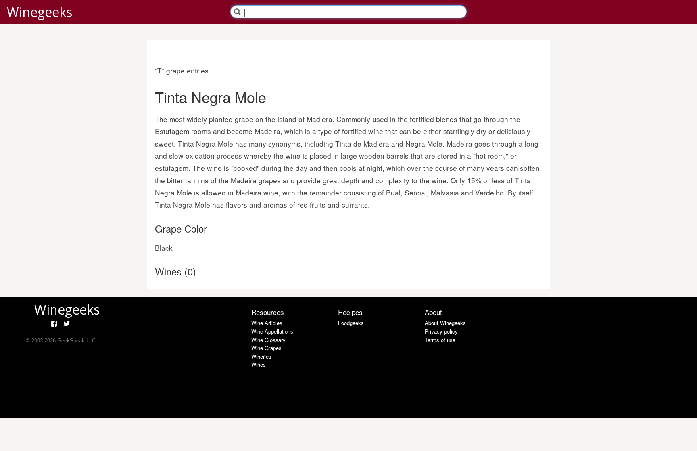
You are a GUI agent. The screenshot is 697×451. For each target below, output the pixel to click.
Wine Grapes (266, 348)
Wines (258, 364)
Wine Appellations (272, 331)
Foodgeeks (351, 323)
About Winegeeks (445, 323)
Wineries (261, 356)
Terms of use (440, 340)
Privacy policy (441, 331)
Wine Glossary (268, 340)
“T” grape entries (182, 70)
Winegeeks (39, 12)
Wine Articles (266, 323)
